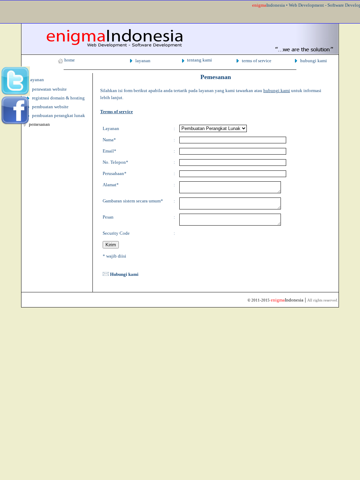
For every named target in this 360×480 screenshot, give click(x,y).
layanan (142, 60)
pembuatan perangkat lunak (58, 115)
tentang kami (199, 60)
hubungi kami (313, 60)
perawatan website (49, 89)
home (69, 60)
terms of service (256, 60)
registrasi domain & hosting (58, 97)
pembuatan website (50, 106)
